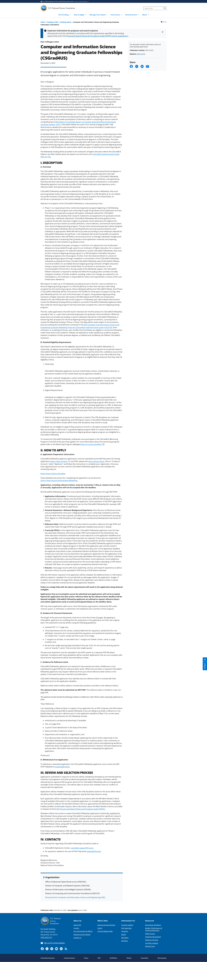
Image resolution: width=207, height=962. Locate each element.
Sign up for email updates (54, 943)
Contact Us (77, 938)
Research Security (151, 940)
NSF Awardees (126, 928)
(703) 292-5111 (46, 937)
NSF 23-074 (141, 54)
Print (164, 22)
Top (202, 902)
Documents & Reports (153, 925)
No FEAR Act (113, 958)
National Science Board (82, 934)
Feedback (205, 666)
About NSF (77, 925)
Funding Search (65, 22)
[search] (164, 8)
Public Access (150, 934)
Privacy (86, 958)
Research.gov (150, 946)
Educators (125, 938)
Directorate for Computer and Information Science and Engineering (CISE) (75, 897)
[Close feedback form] (205, 659)
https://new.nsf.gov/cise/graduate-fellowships (59, 480)
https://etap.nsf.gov (59, 461)
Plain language (162, 958)
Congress (124, 931)
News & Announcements (106, 925)
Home (43, 22)
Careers (76, 928)
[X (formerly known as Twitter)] (47, 948)
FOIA (99, 958)
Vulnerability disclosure (48, 958)
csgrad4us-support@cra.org (82, 848)
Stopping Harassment (153, 937)
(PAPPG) (80, 809)
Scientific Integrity (151, 943)
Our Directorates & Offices (83, 931)
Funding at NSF (52, 22)
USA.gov (129, 958)
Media (123, 934)
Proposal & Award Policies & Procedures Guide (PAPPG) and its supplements (97, 36)
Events (99, 928)
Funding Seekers (127, 925)
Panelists (124, 941)
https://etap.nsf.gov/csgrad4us (53, 473)
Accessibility (144, 958)
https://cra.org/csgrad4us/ (91, 444)
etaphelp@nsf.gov (62, 767)
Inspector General (69, 958)
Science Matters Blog (105, 931)
